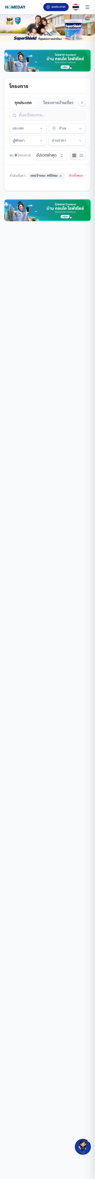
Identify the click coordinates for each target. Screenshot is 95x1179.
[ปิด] (89, 1140)
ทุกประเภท (23, 103)
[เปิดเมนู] (87, 7)
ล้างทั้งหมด (76, 176)
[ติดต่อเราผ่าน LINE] (83, 1147)
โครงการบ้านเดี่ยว (58, 103)
